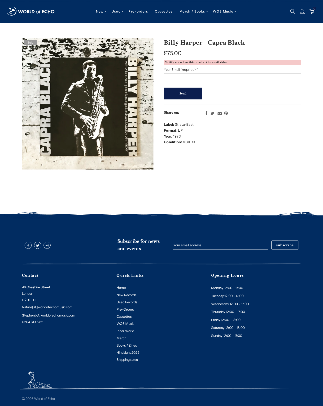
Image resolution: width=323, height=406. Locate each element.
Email (220, 113)
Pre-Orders (125, 309)
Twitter (212, 113)
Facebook (206, 113)
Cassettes (124, 316)
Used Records (127, 302)
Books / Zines (127, 345)
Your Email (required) (181, 69)
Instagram (47, 245)
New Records (126, 295)
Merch (121, 338)
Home (121, 288)
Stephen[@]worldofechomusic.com (48, 315)
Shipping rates (127, 359)
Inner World (125, 331)
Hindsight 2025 (128, 352)
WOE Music (223, 11)
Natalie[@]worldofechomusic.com (47, 307)
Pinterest (226, 113)
